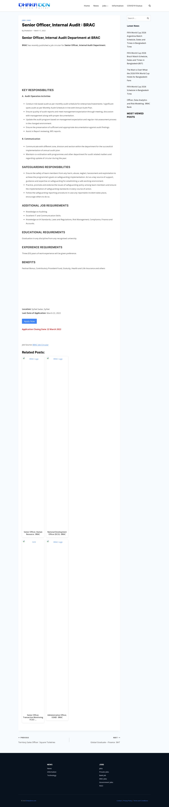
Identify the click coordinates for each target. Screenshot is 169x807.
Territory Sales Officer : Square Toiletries (36, 740)
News (96, 5)
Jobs (24, 20)
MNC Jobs (103, 779)
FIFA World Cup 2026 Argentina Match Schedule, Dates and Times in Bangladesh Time (136, 39)
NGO (29, 20)
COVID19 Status (134, 5)
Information (117, 5)
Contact (119, 801)
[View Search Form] (148, 6)
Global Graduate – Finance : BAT (105, 740)
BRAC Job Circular (41, 344)
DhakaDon (28, 31)
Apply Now (29, 321)
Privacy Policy (127, 801)
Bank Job (102, 775)
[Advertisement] (69, 67)
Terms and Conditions (140, 801)
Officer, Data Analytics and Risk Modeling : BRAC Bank (138, 103)
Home (87, 5)
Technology (51, 775)
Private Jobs (104, 772)
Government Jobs (106, 782)
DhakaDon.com (31, 801)
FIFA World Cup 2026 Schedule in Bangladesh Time (138, 90)
